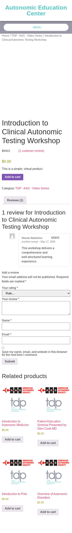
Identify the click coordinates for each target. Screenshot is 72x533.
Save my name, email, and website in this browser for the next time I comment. (34, 353)
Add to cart (12, 176)
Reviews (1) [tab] (15, 200)
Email (6, 334)
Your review (10, 299)
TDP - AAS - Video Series (26, 35)
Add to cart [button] (12, 439)
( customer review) (31, 150)
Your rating (10, 287)
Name (7, 320)
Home (5, 35)
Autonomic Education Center (36, 10)
